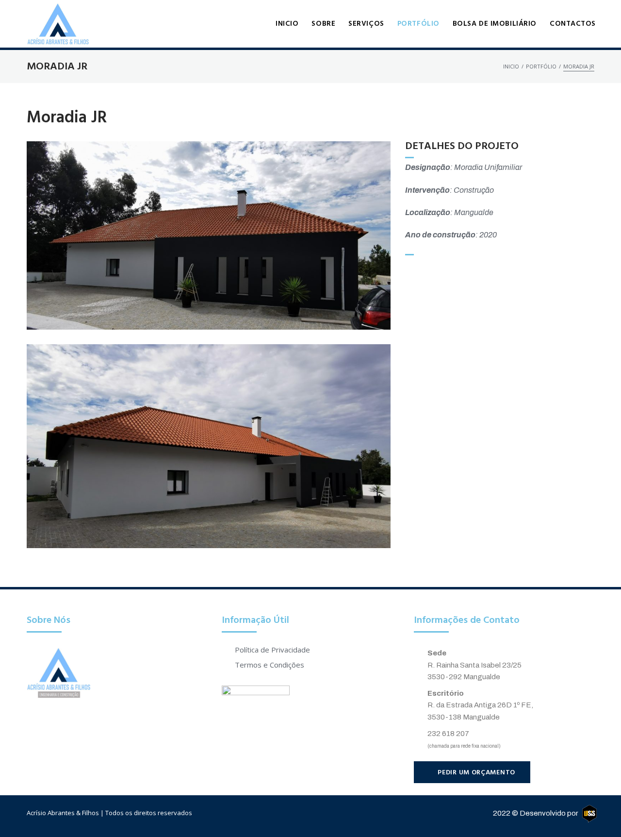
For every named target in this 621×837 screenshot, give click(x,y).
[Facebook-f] (301, 814)
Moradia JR (67, 118)
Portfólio (541, 66)
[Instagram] (319, 814)
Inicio (511, 66)
